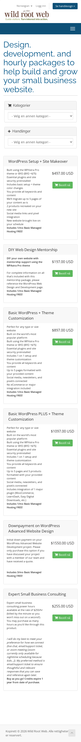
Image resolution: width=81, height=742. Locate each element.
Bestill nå (64, 185)
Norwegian (23, 5)
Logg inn (41, 5)
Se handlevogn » (65, 6)
